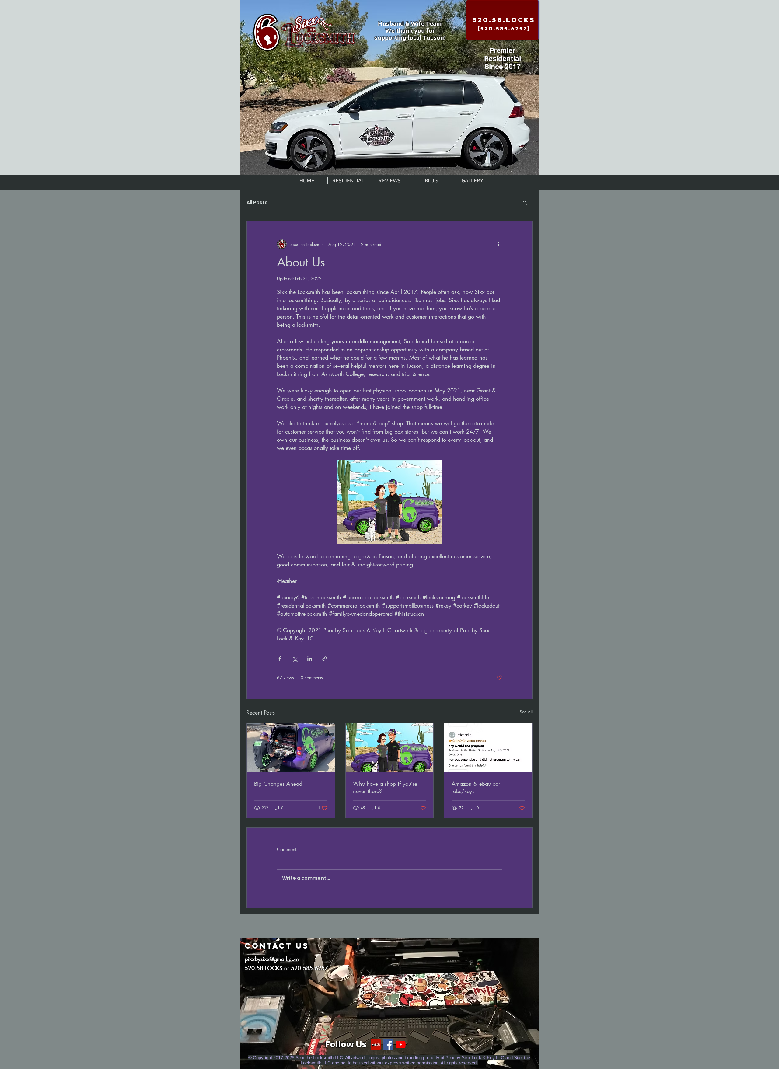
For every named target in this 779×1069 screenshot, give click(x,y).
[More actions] (498, 244)
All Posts (256, 202)
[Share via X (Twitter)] (295, 659)
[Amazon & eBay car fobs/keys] (488, 747)
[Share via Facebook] (280, 659)
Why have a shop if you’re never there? (385, 787)
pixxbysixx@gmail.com (272, 959)
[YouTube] (401, 1044)
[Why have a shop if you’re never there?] (390, 747)
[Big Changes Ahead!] (291, 747)
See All (526, 712)
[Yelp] (376, 1044)
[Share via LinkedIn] (310, 659)
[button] (525, 202)
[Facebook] (388, 1044)
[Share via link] (324, 659)
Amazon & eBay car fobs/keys (476, 787)
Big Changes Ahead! (279, 783)
